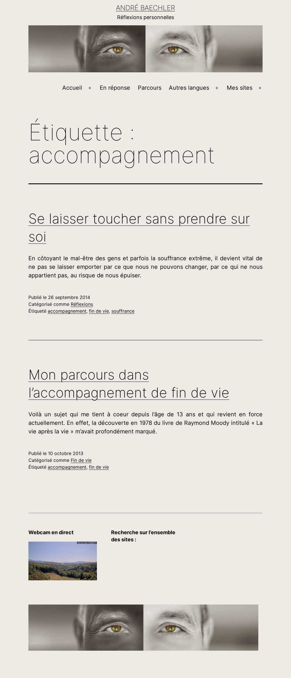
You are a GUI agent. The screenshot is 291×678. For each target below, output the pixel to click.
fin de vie (99, 311)
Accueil (72, 87)
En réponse (115, 87)
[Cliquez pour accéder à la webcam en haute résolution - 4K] (62, 561)
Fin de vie (81, 460)
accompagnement (67, 311)
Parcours (149, 87)
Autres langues (189, 87)
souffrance (122, 311)
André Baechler (145, 8)
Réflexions (82, 304)
